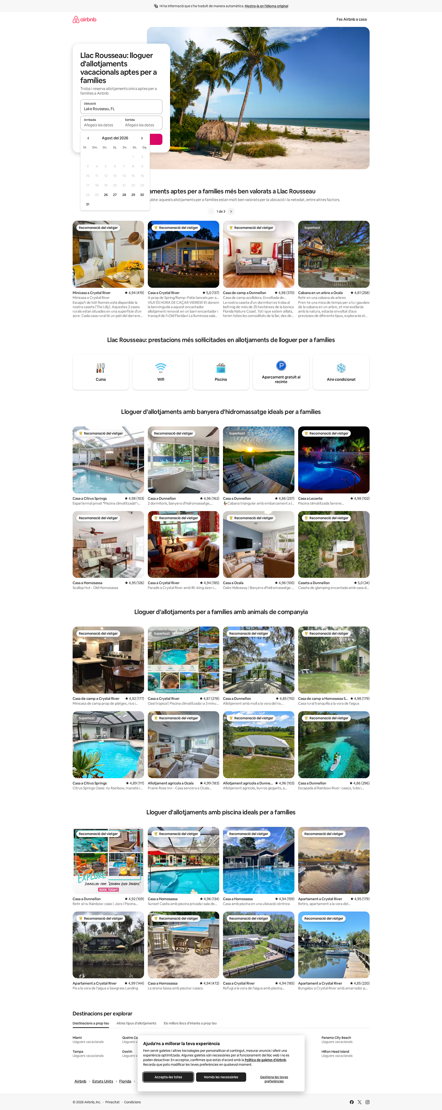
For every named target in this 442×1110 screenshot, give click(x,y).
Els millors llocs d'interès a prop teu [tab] (190, 1023)
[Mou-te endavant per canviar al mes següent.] (141, 138)
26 (106, 195)
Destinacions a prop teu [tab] (91, 1023)
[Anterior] (211, 211)
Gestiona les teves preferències (274, 1079)
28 (124, 195)
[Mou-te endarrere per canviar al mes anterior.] (88, 138)
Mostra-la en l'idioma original (266, 6)
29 (133, 195)
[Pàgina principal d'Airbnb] (84, 19)
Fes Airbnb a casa (352, 19)
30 (142, 195)
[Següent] (231, 211)
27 (115, 195)
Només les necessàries (221, 1077)
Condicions (132, 1102)
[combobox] (121, 109)
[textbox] (101, 125)
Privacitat (112, 1102)
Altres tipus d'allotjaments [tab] (136, 1023)
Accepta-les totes (168, 1077)
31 (87, 204)
